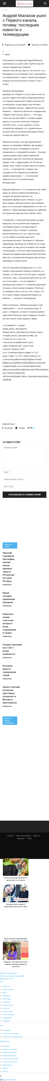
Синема (6, 1008)
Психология (8, 1011)
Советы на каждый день (13, 1037)
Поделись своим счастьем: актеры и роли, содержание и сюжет (9, 623)
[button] (45, 3)
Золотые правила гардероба (12, 976)
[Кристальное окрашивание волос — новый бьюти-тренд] (15, 924)
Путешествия (8, 1014)
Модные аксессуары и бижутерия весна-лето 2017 (15, 905)
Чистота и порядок (11, 1033)
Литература (8, 1005)
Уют (1, 1025)
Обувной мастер (10, 1052)
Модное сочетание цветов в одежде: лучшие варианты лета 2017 (16, 964)
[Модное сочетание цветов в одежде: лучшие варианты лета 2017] (15, 951)
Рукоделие (4, 1041)
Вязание (6, 1046)
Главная (10, 836)
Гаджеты (6, 1002)
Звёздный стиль (6, 979)
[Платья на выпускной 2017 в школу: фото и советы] (15, 867)
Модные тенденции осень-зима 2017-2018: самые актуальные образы (24, 850)
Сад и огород (8, 989)
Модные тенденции (8, 973)
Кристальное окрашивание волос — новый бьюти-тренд (15, 940)
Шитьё (5, 1071)
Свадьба (6, 1021)
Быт (1, 981)
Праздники (7, 1018)
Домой (5, 10)
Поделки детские (10, 1062)
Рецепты (6, 986)
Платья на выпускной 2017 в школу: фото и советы (15, 879)
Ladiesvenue (7, 585)
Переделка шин (9, 1055)
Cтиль (29, 838)
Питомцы (7, 996)
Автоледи (7, 999)
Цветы (5, 1068)
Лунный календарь (23, 836)
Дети (5, 992)
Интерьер (7, 1030)
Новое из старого (10, 1049)
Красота (36, 836)
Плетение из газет (10, 1059)
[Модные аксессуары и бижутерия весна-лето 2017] (15, 893)
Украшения (7, 1065)
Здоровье (21, 838)
